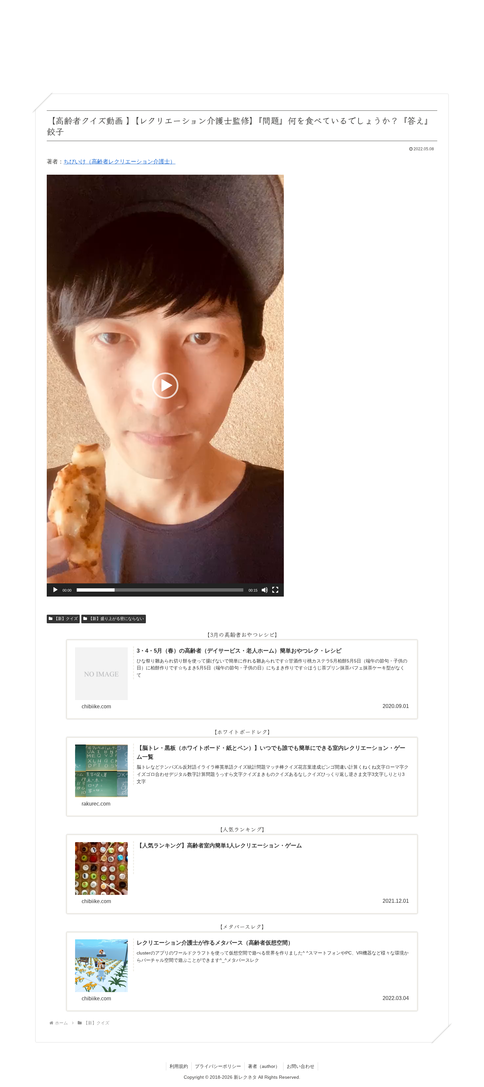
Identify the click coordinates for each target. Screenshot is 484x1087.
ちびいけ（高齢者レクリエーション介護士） (119, 162)
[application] (165, 386)
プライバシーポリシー (218, 1066)
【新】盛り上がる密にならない (116, 618)
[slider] (160, 590)
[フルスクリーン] (275, 590)
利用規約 (179, 1066)
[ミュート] (264, 590)
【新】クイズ (66, 618)
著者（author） (264, 1066)
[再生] (55, 590)
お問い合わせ (300, 1066)
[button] (165, 385)
